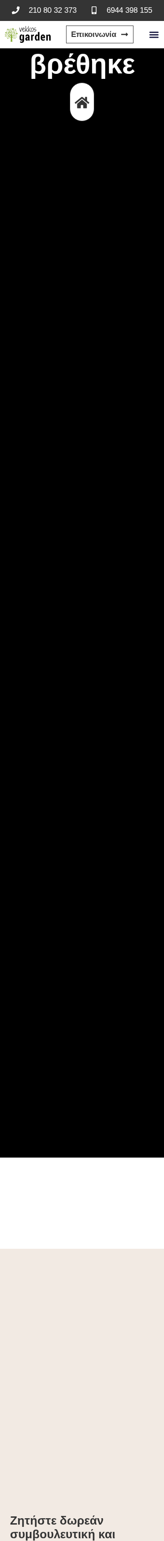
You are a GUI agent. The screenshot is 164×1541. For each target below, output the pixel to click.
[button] (153, 34)
